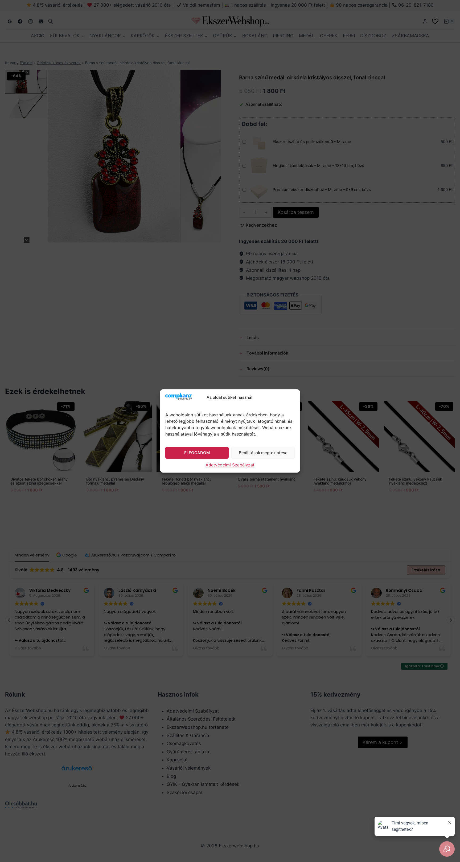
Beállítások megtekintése (263, 452)
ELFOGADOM (197, 452)
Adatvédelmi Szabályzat (230, 465)
